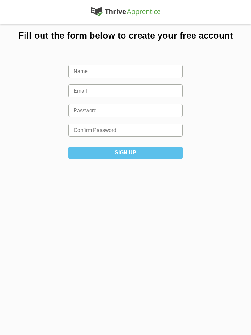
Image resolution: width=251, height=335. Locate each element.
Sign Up (125, 152)
